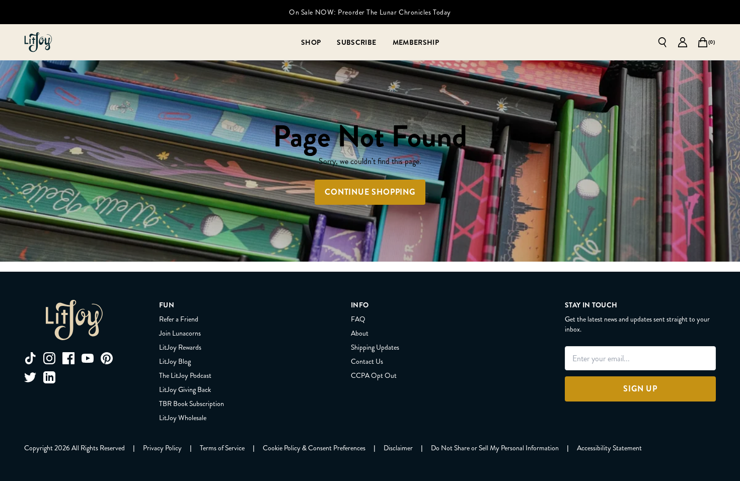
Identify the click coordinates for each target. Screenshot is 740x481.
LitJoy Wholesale (182, 418)
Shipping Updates (375, 347)
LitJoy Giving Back (185, 389)
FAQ (358, 319)
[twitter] (30, 377)
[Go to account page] (683, 42)
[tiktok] (30, 358)
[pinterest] (107, 358)
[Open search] (662, 42)
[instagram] (49, 358)
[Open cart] (703, 42)
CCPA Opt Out (374, 375)
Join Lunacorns (180, 333)
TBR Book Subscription (191, 403)
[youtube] (88, 358)
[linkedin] (49, 377)
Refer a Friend (178, 319)
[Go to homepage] (38, 42)
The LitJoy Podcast (185, 375)
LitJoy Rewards (180, 347)
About (359, 333)
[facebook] (68, 358)
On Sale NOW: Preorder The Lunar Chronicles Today (370, 12)
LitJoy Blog (175, 361)
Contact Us (367, 361)
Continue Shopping (370, 192)
